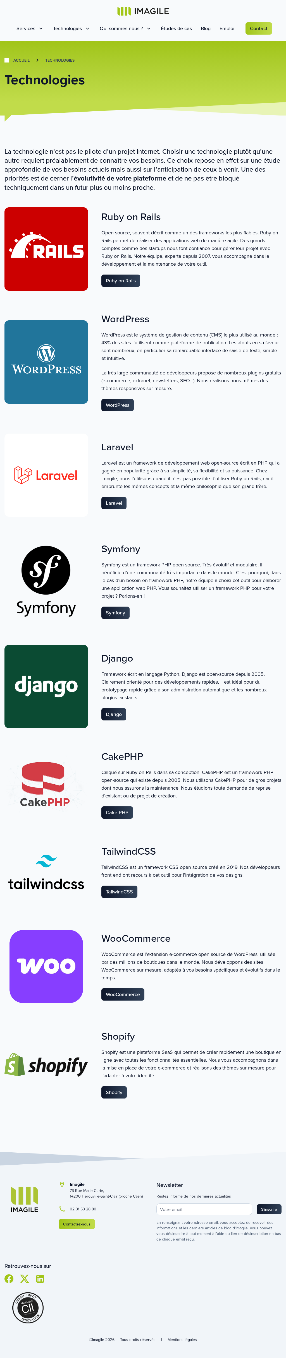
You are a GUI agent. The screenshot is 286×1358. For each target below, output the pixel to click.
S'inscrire (269, 1209)
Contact (259, 28)
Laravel (114, 502)
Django (114, 714)
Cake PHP (117, 812)
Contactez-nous (76, 1224)
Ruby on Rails (121, 280)
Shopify (114, 1092)
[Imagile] (143, 11)
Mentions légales (182, 1339)
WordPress (117, 405)
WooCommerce (123, 994)
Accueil (21, 60)
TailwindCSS (119, 891)
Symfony (115, 612)
